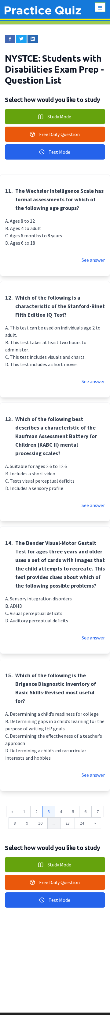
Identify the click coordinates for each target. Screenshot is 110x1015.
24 (82, 823)
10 (40, 823)
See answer (93, 260)
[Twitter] (21, 39)
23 (67, 823)
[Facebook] (10, 39)
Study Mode (59, 116)
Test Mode (59, 152)
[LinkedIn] (33, 39)
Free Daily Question (59, 134)
